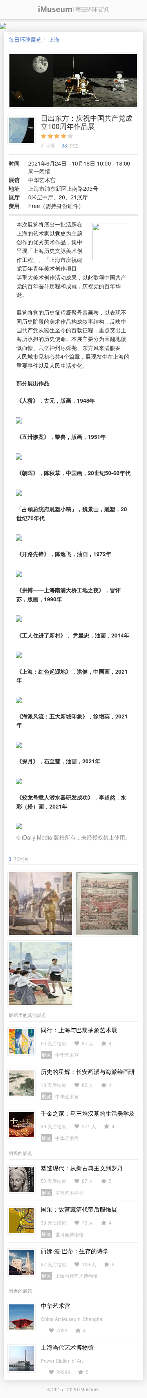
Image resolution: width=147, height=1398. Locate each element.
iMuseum (89, 1389)
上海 (54, 39)
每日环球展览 (25, 39)
